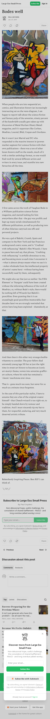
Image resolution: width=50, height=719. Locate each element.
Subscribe (25, 669)
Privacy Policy (29, 690)
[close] (43, 634)
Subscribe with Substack (27, 678)
